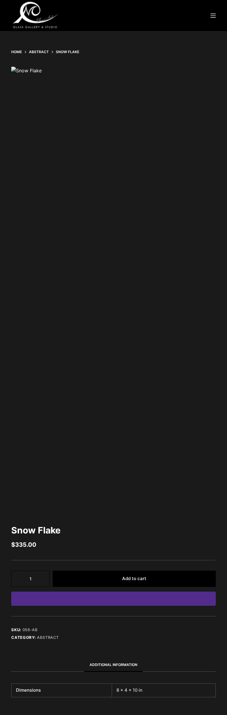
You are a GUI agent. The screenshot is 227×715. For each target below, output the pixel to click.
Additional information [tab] (113, 664)
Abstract (48, 637)
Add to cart (134, 578)
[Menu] (213, 15)
